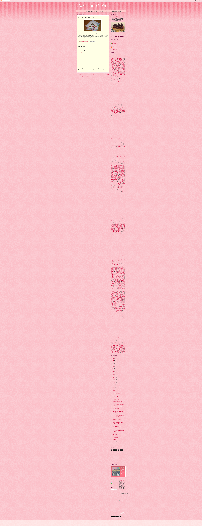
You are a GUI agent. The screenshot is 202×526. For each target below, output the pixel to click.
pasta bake (117, 262)
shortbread (121, 306)
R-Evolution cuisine (114, 283)
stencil (113, 318)
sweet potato (119, 323)
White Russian (121, 348)
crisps (123, 138)
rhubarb (123, 291)
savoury (123, 301)
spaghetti (117, 314)
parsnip (112, 261)
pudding (118, 280)
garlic (119, 181)
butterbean (112, 90)
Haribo (123, 192)
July (113, 384)
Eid (114, 157)
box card (119, 82)
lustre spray (114, 223)
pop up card (119, 274)
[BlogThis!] (91, 41)
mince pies (112, 237)
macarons (124, 223)
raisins (117, 284)
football (118, 174)
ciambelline (123, 118)
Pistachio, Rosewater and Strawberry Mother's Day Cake (118, 423)
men (115, 233)
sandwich (121, 300)
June (114, 385)
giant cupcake (115, 183)
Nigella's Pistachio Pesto (116, 399)
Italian (118, 205)
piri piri (114, 272)
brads (112, 83)
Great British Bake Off (121, 187)
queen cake (123, 281)
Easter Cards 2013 (115, 396)
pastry (112, 263)
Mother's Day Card (115, 420)
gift (118, 183)
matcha (122, 230)
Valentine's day (113, 339)
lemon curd (112, 216)
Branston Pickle (117, 83)
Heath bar (120, 194)
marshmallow (120, 228)
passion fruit (123, 261)
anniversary (120, 60)
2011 (113, 444)
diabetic (115, 146)
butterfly (122, 90)
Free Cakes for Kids (114, 177)
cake (120, 92)
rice (119, 292)
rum (122, 297)
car (124, 97)
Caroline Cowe (114, 47)
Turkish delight (120, 336)
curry (123, 142)
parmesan (123, 260)
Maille (117, 225)
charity (120, 104)
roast (111, 294)
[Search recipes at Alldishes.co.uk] (121, 500)
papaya (122, 259)
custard (112, 143)
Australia (121, 63)
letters (121, 218)
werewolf (116, 347)
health (115, 194)
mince (123, 236)
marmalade (112, 228)
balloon (117, 68)
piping (123, 271)
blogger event (122, 77)
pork (120, 275)
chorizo (124, 114)
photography (121, 268)
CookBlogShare (113, 127)
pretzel (117, 278)
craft (112, 135)
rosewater (124, 295)
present (123, 277)
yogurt (123, 350)
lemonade (123, 216)
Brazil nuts (124, 83)
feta (112, 166)
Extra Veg (122, 161)
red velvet (116, 287)
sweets (123, 323)
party (114, 261)
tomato (119, 331)
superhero (123, 321)
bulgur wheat (122, 88)
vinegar (115, 342)
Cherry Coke (122, 107)
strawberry (122, 319)
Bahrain (118, 65)
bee (122, 71)
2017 (113, 368)
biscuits (117, 76)
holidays (117, 197)
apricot (115, 62)
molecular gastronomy (118, 239)
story (118, 319)
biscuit (123, 75)
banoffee (116, 69)
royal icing (123, 296)
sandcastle (112, 300)
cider (117, 119)
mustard (115, 244)
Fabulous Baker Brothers (114, 162)
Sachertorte (122, 298)
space (114, 314)
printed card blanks (116, 279)
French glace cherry (114, 178)
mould (113, 241)
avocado (113, 64)
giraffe (121, 184)
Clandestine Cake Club (115, 120)
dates (122, 143)
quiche (119, 282)
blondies (122, 78)
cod (119, 123)
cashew (112, 101)
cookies (119, 127)
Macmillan (116, 224)
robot (114, 294)
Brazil (120, 83)
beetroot (119, 72)
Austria (124, 63)
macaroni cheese (119, 223)
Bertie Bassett (115, 73)
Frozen (123, 178)
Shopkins (118, 306)
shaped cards (123, 304)
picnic (115, 269)
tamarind (112, 325)
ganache (112, 181)
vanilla (121, 339)
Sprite (112, 317)
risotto (123, 293)
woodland (112, 350)
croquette (119, 139)
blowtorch (115, 79)
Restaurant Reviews (104, 11)
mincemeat (116, 237)
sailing (114, 299)
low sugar (120, 222)
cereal (115, 103)
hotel (123, 199)
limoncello (120, 219)
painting (112, 258)
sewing (115, 304)
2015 (113, 371)
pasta (113, 262)
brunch (124, 87)
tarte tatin (115, 326)
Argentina (123, 62)
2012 (113, 443)
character (116, 104)
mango (121, 226)
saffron (112, 299)
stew (115, 318)
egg (117, 156)
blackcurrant (116, 77)
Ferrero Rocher (120, 165)
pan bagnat (118, 258)
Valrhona (118, 339)
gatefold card (122, 181)
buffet (119, 88)
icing (114, 204)
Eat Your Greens (120, 154)
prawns (119, 277)
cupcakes (116, 142)
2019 (113, 365)
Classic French (122, 120)
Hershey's (115, 196)
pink (116, 271)
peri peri (113, 267)
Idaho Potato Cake (115, 417)
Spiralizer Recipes (117, 11)
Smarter (123, 311)
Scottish (123, 302)
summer (118, 321)
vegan (124, 339)
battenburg (123, 70)
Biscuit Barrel (113, 76)
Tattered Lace (119, 326)
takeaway (123, 324)
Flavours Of (119, 169)
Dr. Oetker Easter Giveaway (117, 426)
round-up (116, 296)
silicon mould (122, 307)
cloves (114, 121)
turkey (116, 336)
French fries (123, 177)
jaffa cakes (121, 205)
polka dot (124, 273)
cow (121, 134)
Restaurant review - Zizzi (116, 409)
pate (120, 263)
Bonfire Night (120, 80)
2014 (113, 373)
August (114, 382)
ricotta (120, 293)
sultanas (112, 321)
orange (123, 254)
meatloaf (121, 232)
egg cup (121, 156)
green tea (123, 188)
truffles (118, 335)
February (114, 439)
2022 (113, 360)
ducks (111, 153)
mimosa (119, 236)
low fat (115, 222)
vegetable (114, 340)
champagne (112, 104)
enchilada (112, 159)
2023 (113, 358)
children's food (113, 110)
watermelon (122, 344)
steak (124, 317)
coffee (122, 123)
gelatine (112, 182)
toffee (113, 331)
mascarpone (123, 229)
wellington (112, 347)
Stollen (116, 319)
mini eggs (124, 237)
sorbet (121, 313)
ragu (111, 284)
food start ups (123, 173)
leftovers (118, 215)
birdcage (114, 74)
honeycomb (121, 198)
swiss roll (112, 324)
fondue (119, 171)
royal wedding (114, 297)
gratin (116, 187)
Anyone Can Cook (118, 61)
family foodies (119, 163)
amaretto (112, 59)
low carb (112, 222)
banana (112, 69)
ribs (117, 292)
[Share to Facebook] (93, 41)
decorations (121, 144)
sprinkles (124, 316)
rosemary (117, 295)
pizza (123, 272)
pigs (113, 270)
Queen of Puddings (114, 282)
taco (119, 324)
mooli (115, 240)
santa (123, 300)
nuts (115, 250)
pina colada (120, 270)
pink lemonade (120, 271)
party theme (118, 261)
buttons (112, 92)
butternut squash (117, 91)
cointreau (112, 124)
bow (115, 82)
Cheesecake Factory (119, 106)
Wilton (119, 349)
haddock (112, 191)
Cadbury (115, 92)
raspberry (120, 285)
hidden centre (120, 196)
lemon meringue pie (118, 216)
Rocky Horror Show (118, 294)
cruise (124, 139)
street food (112, 320)
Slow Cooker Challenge (118, 311)
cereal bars (118, 103)
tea (122, 326)
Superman (112, 322)
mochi (118, 238)
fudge (111, 180)
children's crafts (122, 109)
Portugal (124, 275)
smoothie (118, 312)
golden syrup (123, 186)
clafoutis (124, 119)
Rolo (112, 295)
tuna (113, 336)
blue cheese (119, 79)
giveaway (112, 185)
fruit (119, 179)
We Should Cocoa (114, 345)
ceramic (112, 103)
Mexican (113, 234)
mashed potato (114, 230)
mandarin (113, 226)
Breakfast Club (121, 86)
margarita (118, 227)
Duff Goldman (115, 153)
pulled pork (112, 281)
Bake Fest (124, 65)
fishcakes (120, 168)
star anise (115, 317)
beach (120, 71)
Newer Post (79, 74)
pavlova (123, 263)
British (113, 87)
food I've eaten (122, 172)
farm (123, 163)
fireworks (123, 167)
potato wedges (122, 276)
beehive (113, 72)
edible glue (120, 155)
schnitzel (112, 302)
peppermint (113, 266)
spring (121, 316)
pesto (122, 267)
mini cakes (120, 237)
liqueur (123, 219)
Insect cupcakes (115, 434)
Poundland (112, 277)
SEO (122, 303)
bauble (114, 71)
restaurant (123, 288)
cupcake (112, 141)
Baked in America (114, 67)
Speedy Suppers (113, 315)
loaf (116, 220)
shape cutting (119, 304)
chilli (120, 110)
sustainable (121, 322)
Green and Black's (118, 188)
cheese (114, 105)
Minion (113, 238)
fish (111, 168)
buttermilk (112, 91)
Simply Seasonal (118, 309)
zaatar (124, 351)
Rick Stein (117, 293)
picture (118, 269)
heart (117, 194)
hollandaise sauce (122, 197)
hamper (112, 192)
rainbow (114, 284)
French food (119, 177)
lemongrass (112, 217)
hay (123, 193)
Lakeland (122, 211)
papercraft (115, 260)
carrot (120, 100)
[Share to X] (92, 41)
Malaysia (120, 225)
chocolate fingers (114, 113)
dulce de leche (120, 153)
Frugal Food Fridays (114, 179)
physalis (112, 269)
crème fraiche (114, 138)
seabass (120, 303)
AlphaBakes (119, 58)
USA (123, 338)
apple (123, 61)
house (123, 200)
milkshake (117, 235)
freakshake (123, 176)
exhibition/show (118, 161)
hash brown (115, 193)
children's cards (116, 109)
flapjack (115, 169)
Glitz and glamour (118, 185)
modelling (121, 238)
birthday (118, 74)
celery (123, 102)
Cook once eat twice (116, 126)
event (114, 161)
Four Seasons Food (122, 175)
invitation (112, 205)
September (114, 380)
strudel (119, 320)
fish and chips (116, 168)
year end (119, 350)
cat (118, 101)
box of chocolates (123, 82)
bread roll (121, 84)
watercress (113, 344)
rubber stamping (119, 297)
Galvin (119, 180)
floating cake (123, 169)
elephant (121, 157)
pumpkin (116, 281)
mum (117, 243)
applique (112, 62)
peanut (115, 264)
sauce (112, 301)
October (114, 379)
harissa (112, 193)
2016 (113, 369)
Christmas (123, 115)
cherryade (112, 108)
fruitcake (123, 179)
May (114, 387)
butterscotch (122, 91)
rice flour (123, 292)
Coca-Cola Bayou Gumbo (116, 408)
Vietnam (112, 342)
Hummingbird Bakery (120, 201)
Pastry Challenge (117, 263)
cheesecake (113, 106)
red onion (112, 287)
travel (121, 332)
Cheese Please (119, 105)
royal (120, 296)
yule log (121, 351)
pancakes (122, 258)
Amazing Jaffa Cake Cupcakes (116, 16)
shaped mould (114, 305)
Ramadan (120, 284)
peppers (117, 266)
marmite (116, 228)
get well (120, 182)
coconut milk (115, 123)
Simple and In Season (118, 308)
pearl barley (112, 265)
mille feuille (122, 235)
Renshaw (116, 288)
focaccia (112, 171)
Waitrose (118, 343)
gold (120, 186)
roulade (113, 296)
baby (119, 64)
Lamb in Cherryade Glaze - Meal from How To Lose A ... (118, 416)
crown (122, 139)
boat (112, 80)
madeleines (114, 225)
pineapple (112, 271)
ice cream (118, 203)
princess (112, 279)
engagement (116, 159)
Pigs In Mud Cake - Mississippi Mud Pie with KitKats (118, 412)
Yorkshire (112, 351)
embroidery (122, 158)
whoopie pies (115, 349)
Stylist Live (122, 320)
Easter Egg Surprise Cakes (116, 393)
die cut (119, 146)
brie (124, 86)
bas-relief (117, 70)
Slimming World (119, 310)
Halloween (119, 191)
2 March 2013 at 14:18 (87, 49)
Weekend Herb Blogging (114, 346)
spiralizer (112, 316)
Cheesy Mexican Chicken (116, 424)
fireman (120, 167)
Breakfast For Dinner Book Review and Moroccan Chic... (118, 431)
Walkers (121, 343)
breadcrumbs (120, 85)
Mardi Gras (115, 227)
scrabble (112, 303)
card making (86, 42)
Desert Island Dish (114, 145)
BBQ (117, 71)
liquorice (112, 220)
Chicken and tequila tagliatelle (117, 402)
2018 (113, 366)
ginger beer (113, 184)
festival (124, 165)
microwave (123, 234)
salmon (121, 299)
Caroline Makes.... (94, 6)
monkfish (112, 240)
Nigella (115, 247)
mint (115, 238)
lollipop (119, 220)
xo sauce (116, 350)
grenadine (120, 189)
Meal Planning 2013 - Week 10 (117, 432)
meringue (123, 233)
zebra (112, 352)
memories (113, 233)
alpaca (113, 58)
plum (121, 273)
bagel (115, 65)
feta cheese (115, 166)
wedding (121, 345)
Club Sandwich (118, 121)
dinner (123, 146)
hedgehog (124, 194)
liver (114, 220)
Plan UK (112, 273)
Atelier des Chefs (117, 63)
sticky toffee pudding (120, 318)
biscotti (120, 75)
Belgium (123, 72)
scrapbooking (116, 303)
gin (121, 183)
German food (115, 182)
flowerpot (119, 170)
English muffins (122, 159)
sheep (117, 305)
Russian (114, 298)
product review (122, 279)
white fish (116, 348)
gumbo (123, 190)
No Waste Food (117, 248)
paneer (115, 259)
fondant (115, 171)
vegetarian (112, 341)
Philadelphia (116, 268)
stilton (124, 318)
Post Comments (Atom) (84, 76)
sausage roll (119, 301)
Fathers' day (119, 164)
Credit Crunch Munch (114, 137)
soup (111, 314)
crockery (112, 139)
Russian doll (118, 298)
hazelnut (112, 194)
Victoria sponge (118, 341)
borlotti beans (112, 82)
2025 (113, 357)
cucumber (123, 140)
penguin (124, 265)
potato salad (117, 276)
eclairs (124, 154)
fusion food (115, 180)
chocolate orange (121, 113)
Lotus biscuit (112, 221)
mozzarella (123, 241)
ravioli (114, 286)
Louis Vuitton (117, 221)
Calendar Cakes (113, 95)
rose (114, 295)
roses (120, 295)
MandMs (117, 226)
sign (119, 307)
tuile (111, 336)
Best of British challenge (121, 73)
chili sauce (117, 110)
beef (124, 71)
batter (111, 71)
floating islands (114, 170)
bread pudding (117, 84)
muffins (122, 242)
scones (115, 302)
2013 (113, 374)
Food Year (113, 174)
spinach (123, 315)
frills (118, 178)
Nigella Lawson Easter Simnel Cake (118, 395)
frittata (121, 178)
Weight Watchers (121, 346)
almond (119, 56)
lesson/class (120, 217)
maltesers (124, 225)
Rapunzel (116, 285)
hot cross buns (116, 199)
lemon (123, 215)
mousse (116, 241)
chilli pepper (123, 110)
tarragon (119, 325)
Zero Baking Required (117, 352)
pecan (116, 265)
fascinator (112, 164)
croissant (115, 139)
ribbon (112, 292)
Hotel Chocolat (113, 200)
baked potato (120, 67)
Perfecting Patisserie (122, 266)
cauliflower (122, 101)
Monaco (123, 239)
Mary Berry (115, 229)
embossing (119, 158)
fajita (111, 163)
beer (116, 72)
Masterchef (118, 230)
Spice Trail (118, 315)
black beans (121, 76)
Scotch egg (119, 302)
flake (123, 168)
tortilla (115, 332)
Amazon (116, 59)
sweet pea (114, 323)
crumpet (117, 140)
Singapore (123, 309)
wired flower (122, 349)
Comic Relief (116, 124)
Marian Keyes (122, 227)
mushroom (122, 243)
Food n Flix (113, 173)
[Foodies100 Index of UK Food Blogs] (115, 478)
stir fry (113, 319)
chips (122, 111)
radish (123, 283)
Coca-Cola (122, 121)
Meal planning (116, 231)
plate (118, 273)
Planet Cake (115, 273)
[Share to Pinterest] (94, 41)
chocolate (116, 112)
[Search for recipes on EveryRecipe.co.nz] (113, 43)
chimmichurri (113, 111)
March (114, 390)
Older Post (107, 74)
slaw (113, 310)
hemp (118, 195)
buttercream (117, 90)
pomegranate (114, 274)
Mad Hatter (120, 224)
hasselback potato (120, 193)
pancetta (112, 259)
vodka (121, 342)
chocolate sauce (113, 114)
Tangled (115, 325)
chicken (115, 108)
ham (123, 191)
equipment (112, 160)
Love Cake (122, 221)
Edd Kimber (116, 155)
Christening (118, 115)
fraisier (113, 176)
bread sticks (115, 85)
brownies (120, 87)
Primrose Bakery (122, 278)
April (114, 388)
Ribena (115, 292)
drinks (119, 152)
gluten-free (122, 185)
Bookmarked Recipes (117, 81)
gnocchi (112, 186)
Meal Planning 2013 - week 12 (117, 406)
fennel (116, 165)
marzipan (119, 229)
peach (112, 264)
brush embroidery (115, 88)
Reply (81, 52)
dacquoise (115, 143)
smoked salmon (113, 312)
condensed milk (122, 124)
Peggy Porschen (120, 265)
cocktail (112, 122)
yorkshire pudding (117, 351)
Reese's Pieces (123, 287)
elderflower (117, 157)
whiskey (121, 347)
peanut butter (119, 264)
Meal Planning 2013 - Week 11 (117, 419)
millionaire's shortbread (114, 236)
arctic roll (119, 62)
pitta (120, 272)
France (116, 176)
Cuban (119, 140)
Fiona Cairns (116, 167)
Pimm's (116, 270)
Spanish (123, 314)
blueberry (124, 79)
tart (121, 325)
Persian (116, 267)
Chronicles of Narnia (115, 118)
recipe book (122, 286)
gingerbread (118, 184)
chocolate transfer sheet (119, 114)
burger (119, 89)
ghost (122, 182)
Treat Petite (122, 334)
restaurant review (117, 289)
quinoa (121, 282)
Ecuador (113, 155)
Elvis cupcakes (115, 158)
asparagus (112, 63)
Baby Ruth (123, 64)
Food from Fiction (115, 172)
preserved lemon (113, 278)
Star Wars (119, 317)
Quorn (124, 282)
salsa (123, 299)
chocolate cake (123, 112)
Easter (115, 154)
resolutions (119, 288)
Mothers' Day (123, 240)
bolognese (116, 80)
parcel (119, 260)
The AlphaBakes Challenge (90, 11)
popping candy (113, 275)
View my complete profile (115, 49)
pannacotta (118, 259)
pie (121, 269)
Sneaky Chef (122, 312)
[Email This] (90, 41)
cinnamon (120, 119)
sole (118, 313)
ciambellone (113, 119)
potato (113, 276)
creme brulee (120, 137)
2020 (113, 363)
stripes (116, 320)
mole (112, 239)
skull (111, 310)
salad (117, 299)
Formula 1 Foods (114, 175)
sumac (115, 321)
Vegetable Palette (120, 340)
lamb (114, 213)
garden (116, 181)
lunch (124, 222)
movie (120, 241)
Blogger (105, 523)
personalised (119, 267)
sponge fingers (117, 316)
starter (122, 317)
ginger (124, 183)
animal (116, 60)
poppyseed (117, 275)
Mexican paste (119, 234)
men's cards (119, 233)
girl (123, 184)
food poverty (119, 173)
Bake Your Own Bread (118, 66)
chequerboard (115, 107)
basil (119, 70)
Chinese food (118, 111)
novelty (119, 249)
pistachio (118, 272)
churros (120, 118)
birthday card (82, 42)
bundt (112, 89)
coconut (124, 122)
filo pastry (123, 166)
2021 (113, 361)
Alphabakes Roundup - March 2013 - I (118, 398)
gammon (123, 180)
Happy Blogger (119, 192)
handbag (115, 192)
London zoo (122, 220)
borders (123, 81)
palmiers (115, 258)
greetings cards (113, 189)
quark (120, 281)
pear (123, 264)
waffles (114, 343)
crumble (113, 140)
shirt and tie (121, 305)
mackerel (113, 224)
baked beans (123, 66)
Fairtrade (120, 162)
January (114, 441)
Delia (124, 144)
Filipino (119, 166)
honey (118, 198)
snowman (116, 313)
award (116, 64)
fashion (115, 164)
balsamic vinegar (121, 68)
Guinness (120, 190)
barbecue (119, 69)
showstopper (115, 307)
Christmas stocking (119, 117)
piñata (123, 270)
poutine (116, 277)
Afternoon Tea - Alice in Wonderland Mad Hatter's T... (119, 428)
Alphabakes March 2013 (116, 437)
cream (115, 136)
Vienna (123, 341)
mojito (124, 238)
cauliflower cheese (113, 102)
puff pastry (122, 280)
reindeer (113, 288)
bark (114, 70)
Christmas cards (121, 116)
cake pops (117, 94)
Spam (120, 314)
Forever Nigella (122, 174)
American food (121, 59)
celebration (119, 102)
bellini (112, 73)
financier (112, 167)
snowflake (112, 313)
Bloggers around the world (115, 78)
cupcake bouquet (118, 141)
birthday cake (122, 74)
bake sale (113, 66)
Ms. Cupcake (114, 242)
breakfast (116, 86)
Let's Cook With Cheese (116, 218)
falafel (114, 163)
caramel (114, 99)
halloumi (115, 191)
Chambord (123, 103)
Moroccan (118, 240)
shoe (89, 42)
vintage (118, 342)
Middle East (112, 235)
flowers (122, 170)
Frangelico (119, 176)
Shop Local (114, 306)
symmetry (116, 324)
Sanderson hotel (116, 300)
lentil (115, 217)
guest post (116, 190)
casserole (115, 101)
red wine (119, 287)
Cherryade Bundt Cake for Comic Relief (118, 413)
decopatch (117, 144)
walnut (124, 343)
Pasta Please (122, 262)
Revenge (113, 291)
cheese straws (123, 105)
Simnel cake (112, 308)
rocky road (123, 294)
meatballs (118, 232)
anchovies (112, 60)
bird (111, 74)
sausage (115, 301)
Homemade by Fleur (114, 198)
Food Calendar (123, 171)
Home (79, 11)
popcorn (123, 274)
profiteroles (114, 280)
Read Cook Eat (118, 286)
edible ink (124, 155)
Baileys (120, 65)
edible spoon (114, 156)
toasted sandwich (122, 330)
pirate (111, 272)
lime (116, 219)
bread (113, 84)
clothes (112, 121)
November (114, 377)
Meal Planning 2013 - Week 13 (117, 401)
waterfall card (117, 344)
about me (112, 54)
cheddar (124, 104)
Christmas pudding (113, 117)
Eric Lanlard (117, 160)
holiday (114, 197)
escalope (122, 160)
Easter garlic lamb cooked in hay (117, 391)
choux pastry (114, 115)
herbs (121, 195)
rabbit (121, 283)
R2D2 (118, 283)
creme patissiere (119, 138)
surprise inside (117, 322)
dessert (119, 145)
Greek (113, 188)
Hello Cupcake (114, 195)
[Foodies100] (113, 479)
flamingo (112, 169)
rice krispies (112, 293)
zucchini (122, 352)
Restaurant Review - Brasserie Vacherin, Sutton (118, 405)
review (117, 291)
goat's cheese (116, 186)
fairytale (123, 162)
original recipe (120, 255)
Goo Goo (113, 187)
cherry (119, 107)
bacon (112, 65)
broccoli (116, 87)
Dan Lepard (118, 143)
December (114, 376)
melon (124, 232)
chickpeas (120, 108)
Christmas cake (115, 116)
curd (120, 142)
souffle (123, 313)
